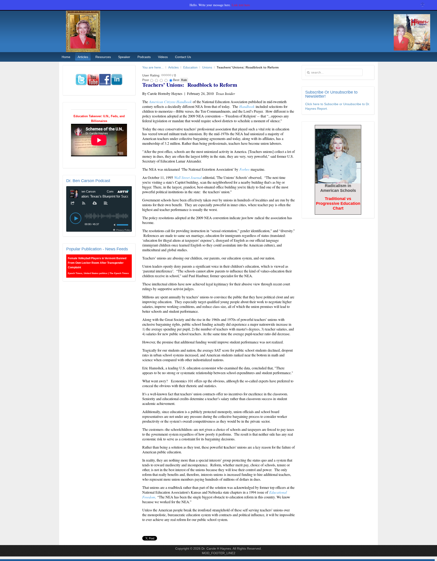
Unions (207, 67)
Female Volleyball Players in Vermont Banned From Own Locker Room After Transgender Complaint (97, 263)
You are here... (153, 67)
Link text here (241, 5)
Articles (173, 67)
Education (190, 67)
